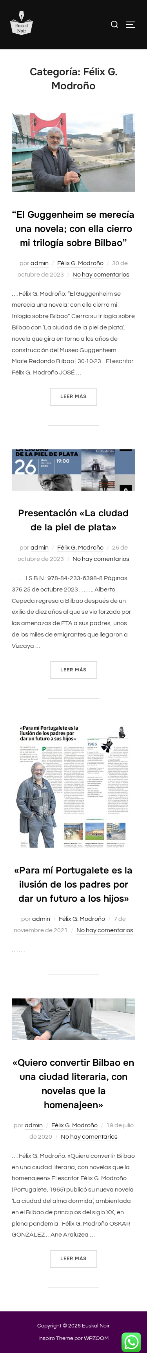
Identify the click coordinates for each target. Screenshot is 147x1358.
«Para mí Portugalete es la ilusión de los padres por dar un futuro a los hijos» (73, 884)
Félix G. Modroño (80, 263)
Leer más (78, 396)
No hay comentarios (101, 274)
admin (40, 263)
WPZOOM (96, 1338)
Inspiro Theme (55, 1338)
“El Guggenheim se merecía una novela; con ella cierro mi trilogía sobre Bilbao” (73, 229)
